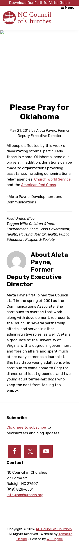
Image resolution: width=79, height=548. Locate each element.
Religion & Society (40, 239)
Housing (26, 234)
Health (12, 234)
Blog (31, 218)
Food (34, 229)
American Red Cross (38, 185)
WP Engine (55, 539)
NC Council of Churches (34, 17)
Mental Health (45, 234)
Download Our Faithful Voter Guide (39, 2)
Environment (17, 229)
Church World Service (52, 179)
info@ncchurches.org (25, 495)
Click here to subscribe (26, 427)
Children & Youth (43, 224)
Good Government (54, 229)
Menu (70, 7)
